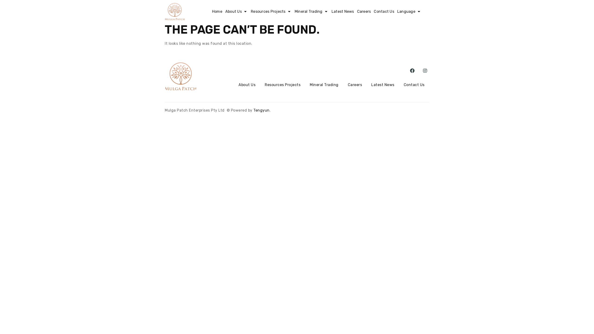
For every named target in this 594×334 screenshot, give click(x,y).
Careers (364, 11)
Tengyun (261, 110)
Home (217, 11)
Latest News (343, 11)
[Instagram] (425, 71)
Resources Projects (282, 85)
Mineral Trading (324, 85)
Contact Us (384, 11)
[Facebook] (412, 71)
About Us (233, 11)
